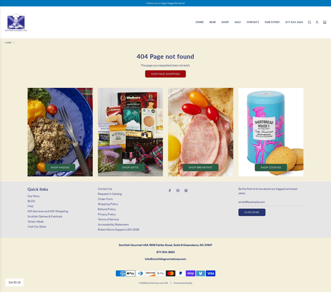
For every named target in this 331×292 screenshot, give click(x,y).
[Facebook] (170, 190)
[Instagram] (178, 190)
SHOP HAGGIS (60, 167)
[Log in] (317, 22)
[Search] (309, 22)
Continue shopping (165, 73)
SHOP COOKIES (271, 167)
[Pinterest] (186, 190)
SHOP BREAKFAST (201, 167)
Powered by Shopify (183, 283)
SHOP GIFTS (130, 167)
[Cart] (324, 22)
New (164, 3)
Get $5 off (14, 282)
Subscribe (251, 212)
